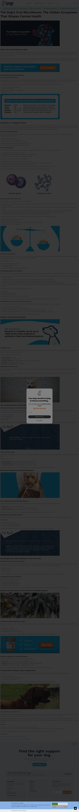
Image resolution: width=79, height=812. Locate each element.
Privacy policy (14, 810)
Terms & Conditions (22, 810)
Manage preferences (60, 806)
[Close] (78, 802)
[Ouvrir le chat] (75, 808)
